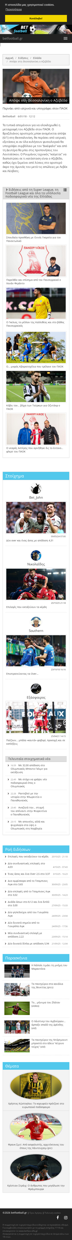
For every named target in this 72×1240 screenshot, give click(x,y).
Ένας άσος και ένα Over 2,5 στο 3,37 (38, 873)
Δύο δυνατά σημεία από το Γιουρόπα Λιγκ (38, 924)
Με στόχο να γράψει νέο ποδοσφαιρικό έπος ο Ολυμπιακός (29, 783)
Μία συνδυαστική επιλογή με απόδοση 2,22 (38, 934)
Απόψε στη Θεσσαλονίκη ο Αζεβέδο (30, 61)
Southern (36, 630)
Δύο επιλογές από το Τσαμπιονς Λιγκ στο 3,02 (38, 893)
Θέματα (12, 1066)
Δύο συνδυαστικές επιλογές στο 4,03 (38, 865)
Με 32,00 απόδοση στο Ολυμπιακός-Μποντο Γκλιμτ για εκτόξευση (29, 769)
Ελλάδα (37, 58)
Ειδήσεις (23, 58)
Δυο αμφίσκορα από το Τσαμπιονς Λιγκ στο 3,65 (38, 882)
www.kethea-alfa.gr (28, 1230)
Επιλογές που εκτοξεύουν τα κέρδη (38, 856)
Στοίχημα (14, 476)
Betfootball (9, 116)
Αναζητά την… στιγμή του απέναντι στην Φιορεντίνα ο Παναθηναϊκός (29, 811)
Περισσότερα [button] (14, 9)
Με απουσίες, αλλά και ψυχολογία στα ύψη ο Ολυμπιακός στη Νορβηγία (28, 825)
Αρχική (9, 58)
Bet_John (36, 497)
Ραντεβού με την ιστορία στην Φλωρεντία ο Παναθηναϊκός (26, 797)
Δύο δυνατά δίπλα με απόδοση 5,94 (38, 943)
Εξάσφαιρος (36, 697)
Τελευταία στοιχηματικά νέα (29, 759)
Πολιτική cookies (52, 1212)
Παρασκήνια (16, 957)
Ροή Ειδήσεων (17, 849)
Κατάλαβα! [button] (36, 18)
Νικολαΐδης (36, 564)
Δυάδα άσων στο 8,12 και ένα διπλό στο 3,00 (38, 903)
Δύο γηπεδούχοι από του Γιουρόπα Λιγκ (38, 914)
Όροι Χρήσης (35, 1212)
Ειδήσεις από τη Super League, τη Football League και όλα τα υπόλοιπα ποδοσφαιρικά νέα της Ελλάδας (32, 193)
